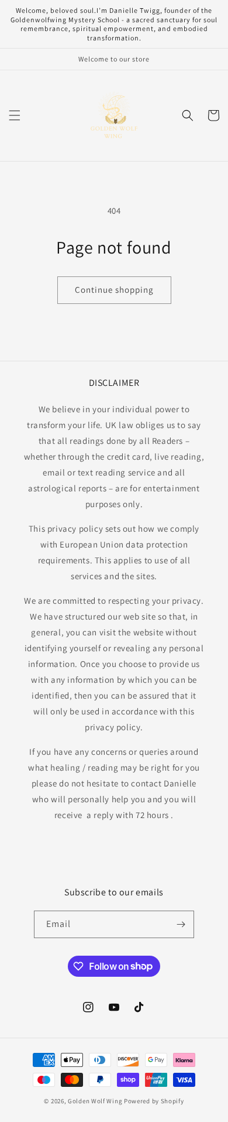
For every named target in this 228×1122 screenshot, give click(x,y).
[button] (14, 115)
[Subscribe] (181, 924)
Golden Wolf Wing (96, 1101)
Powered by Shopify (154, 1101)
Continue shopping (114, 289)
